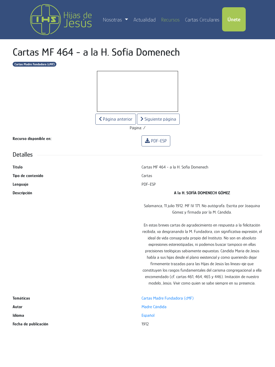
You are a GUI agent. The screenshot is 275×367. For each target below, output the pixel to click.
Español (148, 315)
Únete (233, 19)
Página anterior (117, 119)
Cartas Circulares (202, 20)
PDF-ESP (159, 140)
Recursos (170, 20)
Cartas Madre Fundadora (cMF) (35, 64)
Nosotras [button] (113, 20)
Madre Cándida (154, 306)
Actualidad (144, 20)
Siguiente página (159, 119)
